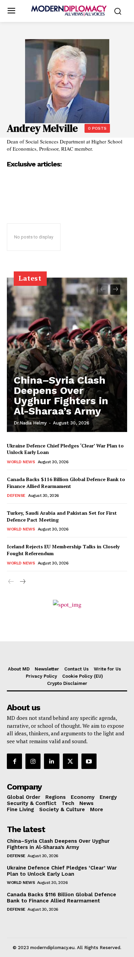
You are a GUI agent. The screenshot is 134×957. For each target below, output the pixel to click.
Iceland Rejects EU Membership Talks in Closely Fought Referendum (63, 550)
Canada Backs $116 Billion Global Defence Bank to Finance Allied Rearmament (66, 482)
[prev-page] (103, 289)
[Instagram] (33, 761)
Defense (16, 495)
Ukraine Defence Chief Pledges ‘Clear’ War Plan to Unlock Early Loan (62, 871)
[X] (70, 761)
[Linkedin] (51, 761)
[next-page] (115, 289)
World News (21, 461)
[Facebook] (14, 761)
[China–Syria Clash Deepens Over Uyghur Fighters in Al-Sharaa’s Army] (67, 355)
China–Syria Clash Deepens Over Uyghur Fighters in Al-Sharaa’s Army (61, 395)
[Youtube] (89, 761)
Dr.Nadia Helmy (30, 422)
